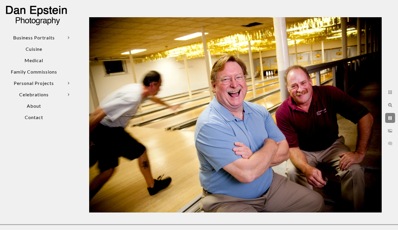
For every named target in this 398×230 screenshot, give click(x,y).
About (34, 106)
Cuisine (34, 49)
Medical (33, 60)
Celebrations (34, 94)
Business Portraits (34, 37)
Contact (34, 117)
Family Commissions (34, 71)
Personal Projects (34, 83)
